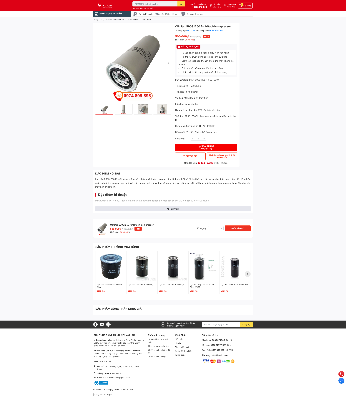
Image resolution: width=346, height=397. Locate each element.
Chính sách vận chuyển (158, 346)
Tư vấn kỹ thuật (146, 14)
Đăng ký (246, 324)
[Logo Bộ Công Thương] (101, 383)
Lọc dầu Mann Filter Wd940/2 (141, 284)
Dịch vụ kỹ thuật (182, 347)
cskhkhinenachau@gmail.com (116, 377)
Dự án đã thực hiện (183, 351)
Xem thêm (174, 209)
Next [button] (169, 63)
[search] (181, 3)
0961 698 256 (217, 350)
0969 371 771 (216, 345)
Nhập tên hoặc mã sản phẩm (143, 8)
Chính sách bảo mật (157, 356)
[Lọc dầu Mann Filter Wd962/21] (235, 266)
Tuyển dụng (180, 355)
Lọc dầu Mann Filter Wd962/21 (234, 284)
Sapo (109, 394)
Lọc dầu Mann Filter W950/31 (172, 284)
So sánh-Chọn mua (195, 14)
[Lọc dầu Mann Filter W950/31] (173, 266)
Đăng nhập (231, 7)
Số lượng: (180, 138)
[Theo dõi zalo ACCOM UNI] (102, 324)
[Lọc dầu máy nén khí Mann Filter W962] (204, 266)
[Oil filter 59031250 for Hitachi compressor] (133, 63)
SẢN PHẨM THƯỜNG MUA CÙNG (117, 247)
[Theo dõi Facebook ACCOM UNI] (95, 324)
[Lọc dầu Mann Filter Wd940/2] (142, 266)
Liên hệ (178, 343)
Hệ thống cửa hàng (217, 5)
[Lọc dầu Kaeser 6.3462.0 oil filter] (111, 266)
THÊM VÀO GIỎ (190, 156)
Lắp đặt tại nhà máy (170, 14)
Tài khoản (231, 4)
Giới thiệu (179, 339)
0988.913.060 (200, 7)
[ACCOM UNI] (110, 5)
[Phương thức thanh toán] (218, 361)
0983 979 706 (218, 340)
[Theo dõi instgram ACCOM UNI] (108, 324)
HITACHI (191, 30)
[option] (133, 63)
